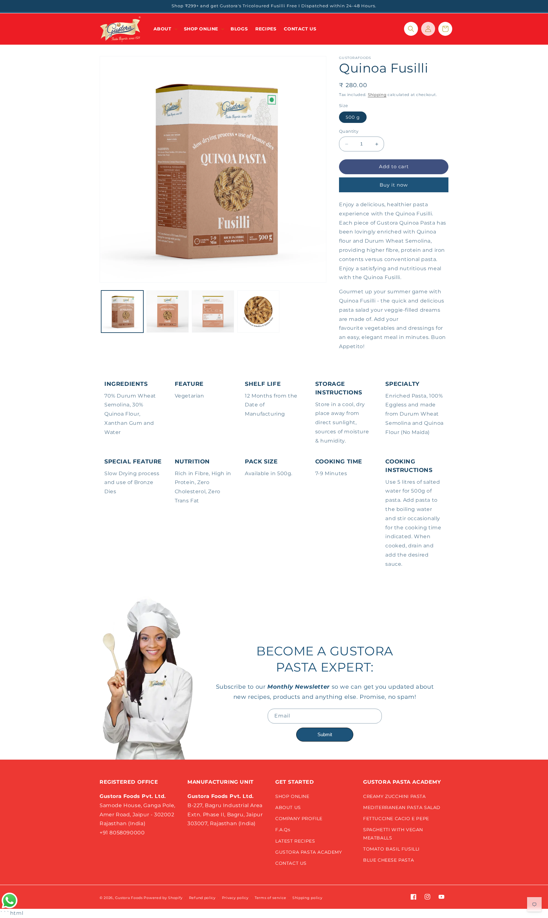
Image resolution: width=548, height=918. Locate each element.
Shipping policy (307, 898)
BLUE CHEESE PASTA (388, 860)
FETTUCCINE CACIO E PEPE (396, 818)
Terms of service (270, 898)
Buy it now (394, 185)
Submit (324, 734)
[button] (165, 28)
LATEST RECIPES (295, 841)
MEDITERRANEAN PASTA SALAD (401, 807)
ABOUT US (288, 807)
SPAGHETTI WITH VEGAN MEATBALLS (393, 833)
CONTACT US (291, 863)
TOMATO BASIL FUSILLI (391, 849)
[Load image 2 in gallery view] (168, 311)
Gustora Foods (129, 898)
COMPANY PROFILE (299, 818)
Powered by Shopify (163, 898)
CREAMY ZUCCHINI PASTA (394, 796)
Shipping (377, 94)
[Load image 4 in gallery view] (258, 311)
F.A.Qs (282, 829)
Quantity (348, 131)
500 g (353, 117)
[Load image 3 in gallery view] (213, 311)
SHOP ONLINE (292, 796)
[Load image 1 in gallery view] (122, 311)
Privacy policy (235, 898)
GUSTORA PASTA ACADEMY (308, 852)
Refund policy (202, 898)
